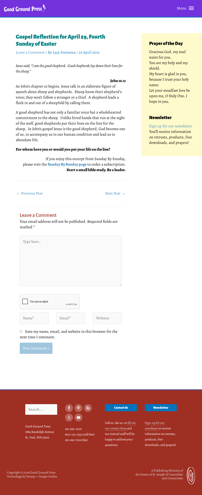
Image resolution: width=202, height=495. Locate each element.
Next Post (115, 193)
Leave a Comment (30, 52)
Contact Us (121, 407)
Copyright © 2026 (31, 472)
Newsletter (160, 407)
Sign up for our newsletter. (171, 126)
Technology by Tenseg (21, 476)
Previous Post (29, 193)
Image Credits (48, 476)
